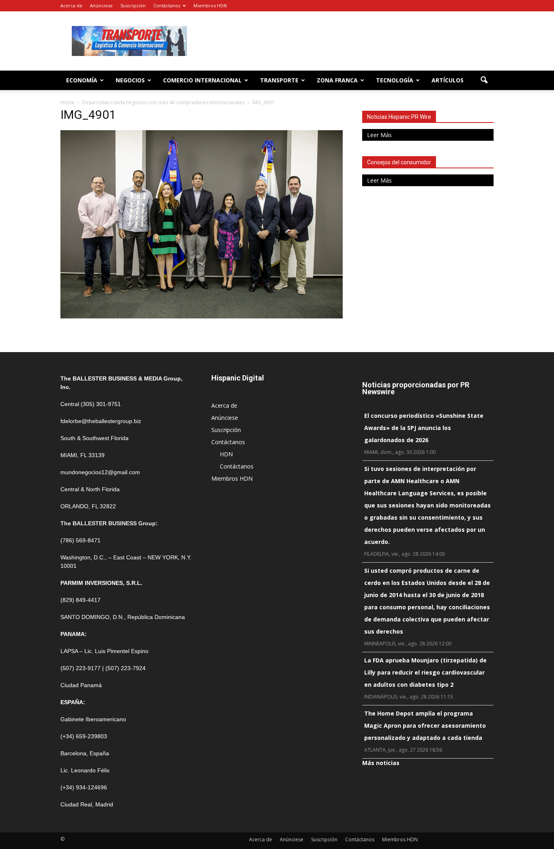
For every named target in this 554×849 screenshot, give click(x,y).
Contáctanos (166, 5)
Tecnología (394, 80)
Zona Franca (337, 80)
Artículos (448, 80)
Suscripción (133, 5)
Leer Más (379, 135)
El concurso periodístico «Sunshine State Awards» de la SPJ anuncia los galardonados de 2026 (423, 428)
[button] (484, 80)
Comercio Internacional (202, 80)
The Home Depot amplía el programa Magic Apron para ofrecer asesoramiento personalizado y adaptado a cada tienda (425, 725)
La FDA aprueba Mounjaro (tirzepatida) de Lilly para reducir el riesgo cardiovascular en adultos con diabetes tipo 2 (425, 672)
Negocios (130, 80)
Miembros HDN (210, 5)
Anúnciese (101, 5)
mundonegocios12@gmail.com (100, 472)
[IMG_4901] (201, 316)
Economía (81, 80)
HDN (226, 454)
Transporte (279, 80)
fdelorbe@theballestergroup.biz (100, 421)
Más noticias (380, 763)
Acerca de (71, 5)
